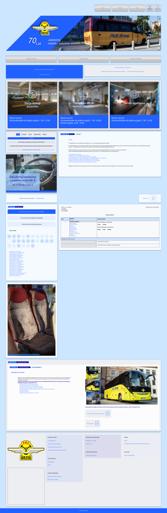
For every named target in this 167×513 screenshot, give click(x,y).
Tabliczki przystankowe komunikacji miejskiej (31, 212)
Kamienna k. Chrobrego (15, 251)
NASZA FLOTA (89, 443)
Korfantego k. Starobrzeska (16, 260)
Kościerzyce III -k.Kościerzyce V (17, 266)
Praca (137, 8)
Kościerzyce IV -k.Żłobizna (16, 270)
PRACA (49, 465)
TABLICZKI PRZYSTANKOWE (54, 444)
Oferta (44, 134)
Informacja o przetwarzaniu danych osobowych (31, 142)
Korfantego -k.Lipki (14, 259)
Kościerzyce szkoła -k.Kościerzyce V (18, 273)
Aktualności (37, 134)
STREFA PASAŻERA (53, 473)
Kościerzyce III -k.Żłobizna (16, 268)
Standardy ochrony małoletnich (31, 150)
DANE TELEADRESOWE (129, 455)
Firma (102, 8)
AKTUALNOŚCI (51, 462)
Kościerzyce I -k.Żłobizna (15, 263)
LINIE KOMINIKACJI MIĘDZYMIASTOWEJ (57, 450)
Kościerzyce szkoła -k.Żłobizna (17, 274)
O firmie (31, 138)
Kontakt (120, 8)
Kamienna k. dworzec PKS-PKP (17, 252)
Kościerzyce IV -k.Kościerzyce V (17, 269)
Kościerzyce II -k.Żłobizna (16, 265)
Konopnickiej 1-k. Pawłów (16, 254)
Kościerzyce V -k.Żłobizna (16, 271)
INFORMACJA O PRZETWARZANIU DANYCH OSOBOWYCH (137, 443)
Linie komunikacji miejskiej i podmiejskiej (31, 218)
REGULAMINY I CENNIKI (53, 479)
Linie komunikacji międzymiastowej (31, 224)
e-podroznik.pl (40, 198)
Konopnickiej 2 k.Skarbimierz (16, 258)
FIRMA (125, 440)
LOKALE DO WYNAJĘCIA (91, 455)
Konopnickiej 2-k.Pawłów (16, 256)
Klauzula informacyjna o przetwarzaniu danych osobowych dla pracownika (31, 146)
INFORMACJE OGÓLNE (91, 440)
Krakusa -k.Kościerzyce (15, 275)
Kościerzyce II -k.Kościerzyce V (17, 264)
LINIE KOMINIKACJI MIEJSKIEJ (55, 447)
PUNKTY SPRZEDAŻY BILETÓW (54, 476)
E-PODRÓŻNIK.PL (52, 441)
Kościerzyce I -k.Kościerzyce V (16, 261)
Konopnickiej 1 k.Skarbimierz (16, 255)
